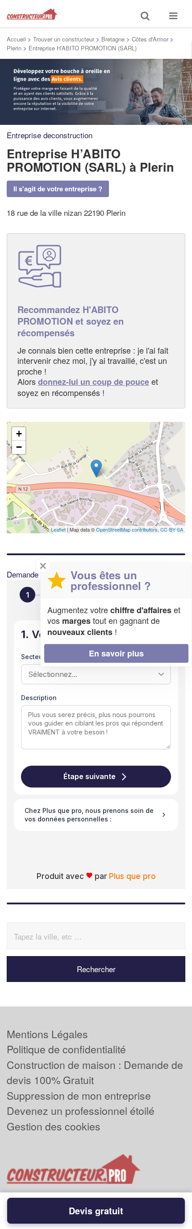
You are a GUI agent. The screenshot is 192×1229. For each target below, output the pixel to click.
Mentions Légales (47, 1034)
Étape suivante (89, 776)
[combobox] (93, 674)
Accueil (16, 39)
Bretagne (113, 39)
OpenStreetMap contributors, (128, 529)
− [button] (19, 447)
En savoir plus (116, 653)
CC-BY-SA (171, 529)
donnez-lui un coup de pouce (93, 382)
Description (39, 697)
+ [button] (19, 433)
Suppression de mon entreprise (79, 1095)
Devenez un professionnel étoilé (80, 1110)
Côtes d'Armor (150, 39)
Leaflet (58, 529)
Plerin (14, 48)
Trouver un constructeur (63, 39)
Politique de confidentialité (66, 1049)
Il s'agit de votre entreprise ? (57, 189)
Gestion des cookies (53, 1126)
